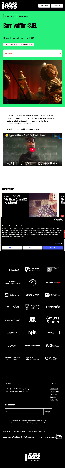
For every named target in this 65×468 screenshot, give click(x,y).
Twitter (53, 394)
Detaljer (57, 243)
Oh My (23, 437)
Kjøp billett (8, 53)
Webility (15, 437)
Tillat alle (53, 247)
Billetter (44, 5)
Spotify (53, 397)
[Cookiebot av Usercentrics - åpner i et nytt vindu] (55, 219)
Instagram (54, 391)
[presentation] (2, 216)
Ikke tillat (12, 247)
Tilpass (31, 247)
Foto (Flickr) (55, 400)
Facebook (54, 388)
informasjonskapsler (47, 437)
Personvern (31, 437)
